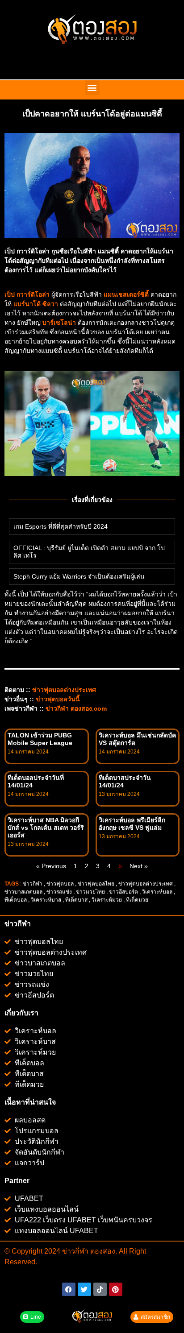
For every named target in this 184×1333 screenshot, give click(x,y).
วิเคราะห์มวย (107, 900)
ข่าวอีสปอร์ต (123, 892)
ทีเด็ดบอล (15, 900)
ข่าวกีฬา (32, 884)
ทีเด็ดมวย (138, 900)
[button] (92, 87)
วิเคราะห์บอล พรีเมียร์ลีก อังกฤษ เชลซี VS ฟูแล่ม (132, 823)
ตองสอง (101, 1251)
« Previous (51, 865)
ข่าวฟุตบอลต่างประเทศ (145, 884)
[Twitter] (84, 1289)
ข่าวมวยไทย (90, 892)
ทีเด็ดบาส (76, 900)
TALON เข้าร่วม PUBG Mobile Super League (40, 739)
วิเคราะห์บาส (46, 900)
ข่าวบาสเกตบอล (23, 892)
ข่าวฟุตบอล (60, 884)
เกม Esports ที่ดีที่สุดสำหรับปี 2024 (60, 526)
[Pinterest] (115, 1289)
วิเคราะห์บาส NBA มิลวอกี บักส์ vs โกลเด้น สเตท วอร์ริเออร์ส (46, 827)
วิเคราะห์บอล (157, 892)
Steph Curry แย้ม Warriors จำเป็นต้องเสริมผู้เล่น (79, 576)
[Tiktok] (100, 1289)
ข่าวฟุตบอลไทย (96, 884)
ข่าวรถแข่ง (59, 892)
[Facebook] (68, 1289)
